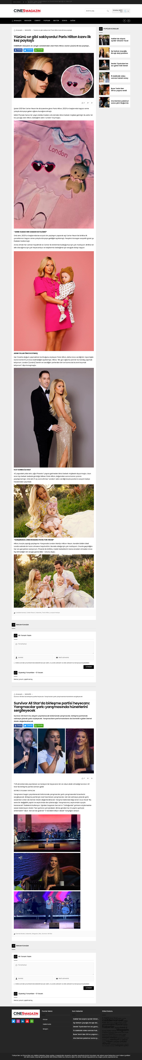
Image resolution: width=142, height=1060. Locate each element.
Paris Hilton (46, 612)
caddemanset (21, 612)
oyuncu (111, 1034)
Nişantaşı (105, 1034)
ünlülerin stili (115, 1044)
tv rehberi (124, 1040)
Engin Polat (118, 1023)
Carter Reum (30, 612)
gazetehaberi (108, 1025)
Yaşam (109, 1042)
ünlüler (116, 1042)
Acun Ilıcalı (114, 1018)
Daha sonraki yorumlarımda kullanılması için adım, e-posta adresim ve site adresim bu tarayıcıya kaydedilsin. (53, 663)
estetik (124, 1023)
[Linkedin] (22, 1021)
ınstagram (119, 1046)
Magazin (35, 933)
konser (104, 1031)
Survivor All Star (47, 933)
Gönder (40, 50)
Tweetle (30, 50)
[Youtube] (27, 1021)
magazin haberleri (108, 1032)
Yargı (104, 1042)
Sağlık (124, 1034)
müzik (126, 1032)
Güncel (118, 1025)
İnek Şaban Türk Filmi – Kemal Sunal (42, 2)
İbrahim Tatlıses (124, 1044)
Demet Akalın (20, 933)
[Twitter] (13, 1021)
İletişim (45, 1029)
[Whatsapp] (32, 1021)
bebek (120, 1018)
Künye (45, 1019)
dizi (108, 1023)
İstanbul (112, 1046)
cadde (124, 1018)
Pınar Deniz (119, 1034)
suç (108, 1040)
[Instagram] (18, 1021)
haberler (39, 612)
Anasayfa (19, 30)
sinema (115, 1036)
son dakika (121, 1036)
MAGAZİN (28, 30)
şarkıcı (126, 1046)
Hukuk (117, 1028)
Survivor (120, 1038)
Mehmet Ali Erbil (119, 1032)
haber (125, 1025)
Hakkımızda (47, 1024)
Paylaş (19, 50)
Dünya (112, 1023)
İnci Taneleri (105, 1046)
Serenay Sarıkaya (107, 1036)
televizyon (114, 1040)
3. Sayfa (105, 1018)
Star (40, 933)
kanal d (123, 1028)
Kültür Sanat (111, 1031)
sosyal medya (55, 612)
